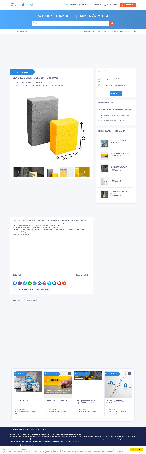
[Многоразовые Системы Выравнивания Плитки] (105, 168)
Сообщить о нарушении (25, 290)
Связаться (116, 93)
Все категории (89, 31)
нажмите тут (76, 441)
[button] (15, 127)
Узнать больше (119, 451)
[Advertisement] (73, 51)
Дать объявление (128, 5)
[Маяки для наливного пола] (105, 156)
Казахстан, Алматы (35, 82)
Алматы (85, 5)
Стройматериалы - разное (106, 31)
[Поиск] (112, 23)
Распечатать (44, 290)
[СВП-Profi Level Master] (105, 143)
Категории (97, 5)
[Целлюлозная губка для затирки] (105, 194)
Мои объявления (112, 5)
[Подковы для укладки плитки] (105, 181)
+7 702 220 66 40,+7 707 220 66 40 (113, 85)
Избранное (23, 32)
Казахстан (72, 5)
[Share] (15, 283)
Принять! (136, 449)
